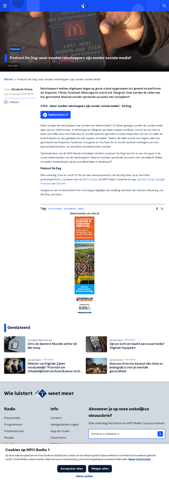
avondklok (70, 208)
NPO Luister (90, 179)
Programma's (13, 424)
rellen (81, 208)
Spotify (141, 179)
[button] (5, 6)
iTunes (151, 179)
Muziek (9, 437)
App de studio (60, 431)
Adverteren (59, 437)
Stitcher (61, 183)
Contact (56, 418)
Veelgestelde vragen (65, 424)
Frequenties (12, 418)
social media (55, 208)
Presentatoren (14, 431)
